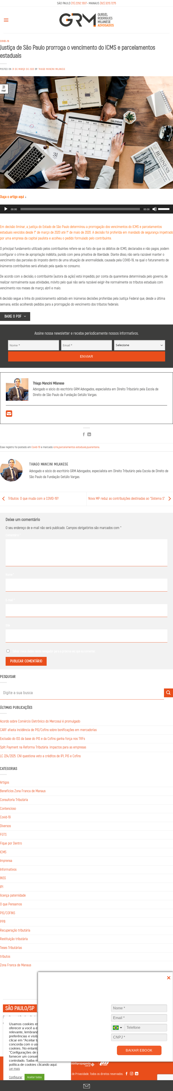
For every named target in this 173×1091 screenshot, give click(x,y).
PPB (2, 921)
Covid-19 (4, 41)
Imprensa (6, 861)
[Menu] (6, 19)
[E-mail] (9, 415)
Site (8, 625)
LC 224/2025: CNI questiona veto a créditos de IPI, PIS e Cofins (40, 756)
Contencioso (8, 808)
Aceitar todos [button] (34, 1077)
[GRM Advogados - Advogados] (86, 20)
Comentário (13, 535)
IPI (1, 887)
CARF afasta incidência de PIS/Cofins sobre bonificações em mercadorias (48, 730)
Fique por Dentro (11, 843)
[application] (86, 209)
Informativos (8, 869)
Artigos (4, 782)
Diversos (5, 826)
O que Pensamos (11, 904)
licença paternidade (13, 895)
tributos (5, 956)
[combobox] (118, 1027)
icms (55, 447)
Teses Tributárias (11, 948)
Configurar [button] (15, 1077)
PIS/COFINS (7, 913)
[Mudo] (154, 209)
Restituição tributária (14, 939)
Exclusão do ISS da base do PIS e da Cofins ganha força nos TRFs (42, 739)
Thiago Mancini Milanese (52, 69)
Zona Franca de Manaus (15, 965)
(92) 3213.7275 (108, 3)
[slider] (164, 209)
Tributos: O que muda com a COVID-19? (33, 499)
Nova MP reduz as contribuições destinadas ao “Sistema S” (127, 499)
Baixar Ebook (139, 1050)
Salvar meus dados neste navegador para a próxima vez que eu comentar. (54, 651)
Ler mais (14, 1069)
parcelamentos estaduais (72, 447)
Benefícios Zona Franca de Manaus (23, 791)
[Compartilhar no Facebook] (84, 435)
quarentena (93, 447)
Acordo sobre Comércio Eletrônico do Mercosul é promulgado (40, 721)
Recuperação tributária (15, 930)
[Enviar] (168, 692)
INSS (3, 878)
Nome (10, 575)
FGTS (3, 834)
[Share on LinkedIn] (89, 435)
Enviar (86, 356)
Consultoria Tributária (14, 800)
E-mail (10, 600)
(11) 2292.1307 (79, 3)
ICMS (3, 852)
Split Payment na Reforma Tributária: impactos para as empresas (43, 747)
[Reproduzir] (6, 209)
